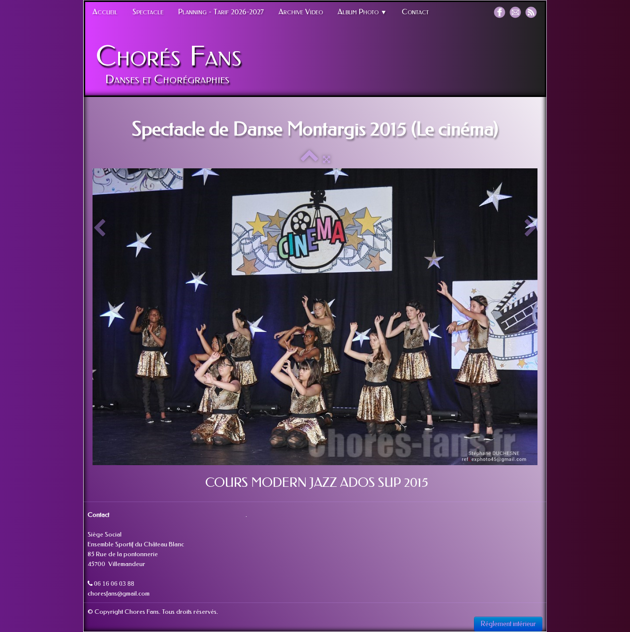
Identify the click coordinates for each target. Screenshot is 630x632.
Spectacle (147, 11)
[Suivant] (530, 228)
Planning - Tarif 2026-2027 (221, 11)
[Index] (309, 159)
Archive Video (301, 11)
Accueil (105, 11)
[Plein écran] (326, 159)
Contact (415, 11)
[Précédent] (99, 228)
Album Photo (362, 11)
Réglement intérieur (508, 624)
